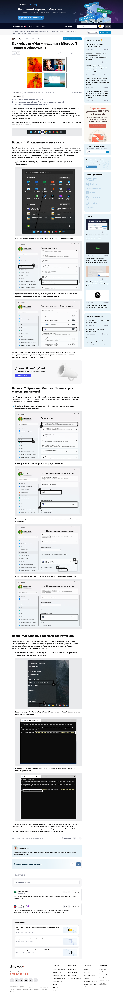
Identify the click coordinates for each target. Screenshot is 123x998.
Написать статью (104, 32)
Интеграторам (72, 972)
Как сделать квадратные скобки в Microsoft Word (32, 950)
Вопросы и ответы (58, 981)
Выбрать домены (23, 375)
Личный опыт (16, 33)
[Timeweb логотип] (29, 966)
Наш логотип (72, 975)
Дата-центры (103, 977)
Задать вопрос (92, 32)
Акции (54, 990)
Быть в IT (35, 33)
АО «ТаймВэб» (20, 986)
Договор (55, 984)
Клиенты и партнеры (59, 978)
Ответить (76, 892)
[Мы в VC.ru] (31, 980)
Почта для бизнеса (89, 975)
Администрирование (41, 31)
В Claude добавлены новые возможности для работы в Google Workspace (97, 284)
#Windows (51, 92)
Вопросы (31, 26)
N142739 (12, 989)
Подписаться (91, 167)
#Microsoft (44, 92)
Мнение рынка (26, 33)
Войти (108, 26)
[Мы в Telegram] (12, 980)
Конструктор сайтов (59, 969)
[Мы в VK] (17, 980)
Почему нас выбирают (59, 975)
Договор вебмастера (74, 978)
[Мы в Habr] (26, 980)
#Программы (28, 92)
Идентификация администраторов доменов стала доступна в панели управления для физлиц (97, 237)
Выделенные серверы (90, 981)
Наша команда (103, 974)
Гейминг (73, 31)
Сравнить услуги (57, 972)
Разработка (30, 31)
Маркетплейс (40, 26)
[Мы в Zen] (36, 980)
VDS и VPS (87, 972)
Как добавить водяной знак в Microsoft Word (30, 939)
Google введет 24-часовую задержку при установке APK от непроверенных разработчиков (96, 260)
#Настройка (36, 92)
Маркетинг (59, 31)
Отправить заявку (97, 125)
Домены (86, 978)
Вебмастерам (72, 969)
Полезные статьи (104, 980)
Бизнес (67, 31)
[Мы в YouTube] (21, 980)
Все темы (15, 31)
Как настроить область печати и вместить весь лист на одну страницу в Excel (96, 340)
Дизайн (52, 31)
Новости (22, 31)
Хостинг (86, 969)
